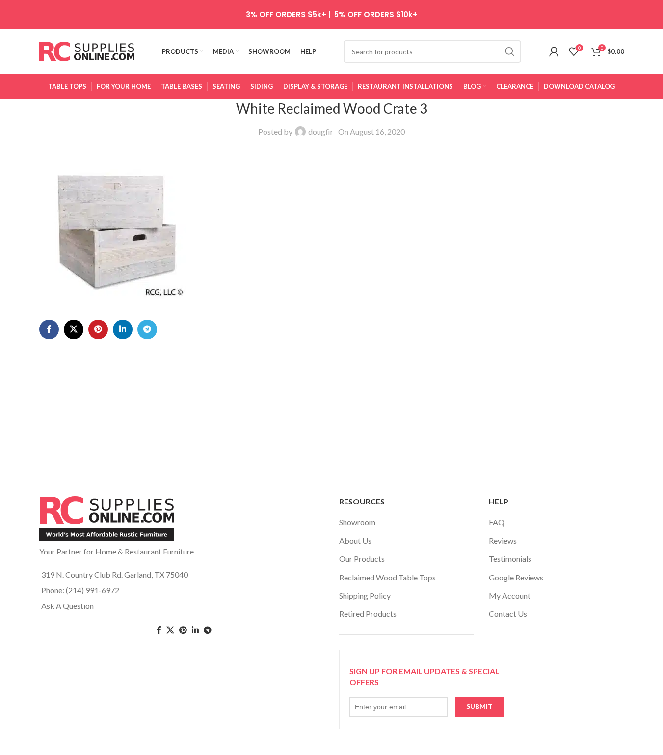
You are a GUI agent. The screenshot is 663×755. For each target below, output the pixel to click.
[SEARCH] (510, 51)
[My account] (554, 51)
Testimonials (510, 558)
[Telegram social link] (147, 329)
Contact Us (508, 613)
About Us (355, 540)
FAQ (496, 522)
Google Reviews (516, 577)
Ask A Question (67, 605)
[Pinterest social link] (98, 329)
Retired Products (368, 613)
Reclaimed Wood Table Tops (387, 577)
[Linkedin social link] (123, 329)
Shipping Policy (365, 595)
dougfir (320, 131)
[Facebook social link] (49, 329)
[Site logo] (87, 50)
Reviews (503, 540)
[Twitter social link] (170, 630)
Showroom (357, 522)
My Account (509, 595)
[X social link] (73, 329)
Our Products (362, 558)
